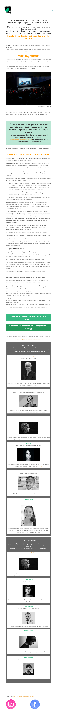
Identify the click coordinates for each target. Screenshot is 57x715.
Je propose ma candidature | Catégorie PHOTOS (28, 318)
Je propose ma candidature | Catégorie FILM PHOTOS (28, 327)
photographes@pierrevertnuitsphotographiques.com (29, 339)
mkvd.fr (40, 466)
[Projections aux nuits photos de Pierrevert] (28, 105)
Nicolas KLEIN (28, 471)
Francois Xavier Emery (28, 356)
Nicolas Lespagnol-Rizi (28, 417)
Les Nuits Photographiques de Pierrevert (24, 696)
